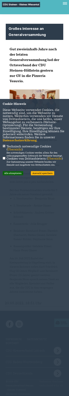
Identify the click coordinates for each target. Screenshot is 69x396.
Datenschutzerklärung (20, 140)
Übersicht (14, 149)
